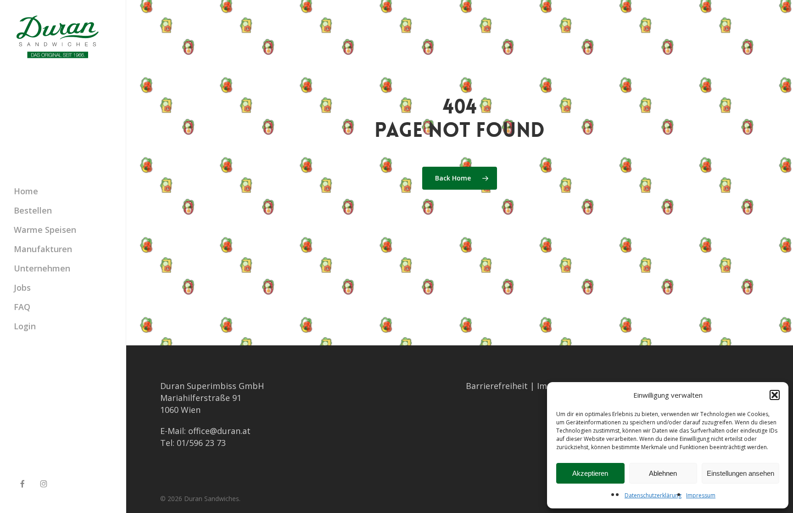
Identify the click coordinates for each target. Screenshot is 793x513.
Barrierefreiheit (497, 385)
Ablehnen (663, 473)
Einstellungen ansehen (740, 473)
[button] (774, 395)
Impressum (700, 495)
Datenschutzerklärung (653, 495)
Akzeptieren (590, 473)
